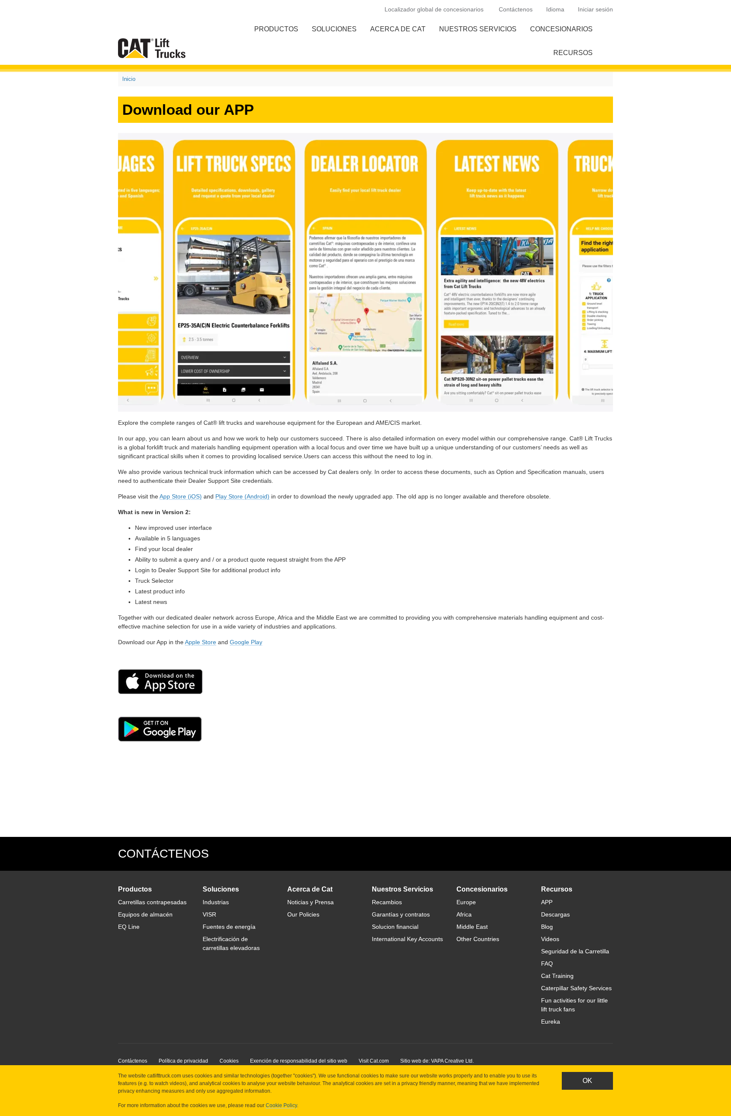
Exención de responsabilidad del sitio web (298, 1061)
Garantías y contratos (401, 914)
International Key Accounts (407, 939)
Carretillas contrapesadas (152, 902)
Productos (276, 29)
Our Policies (303, 914)
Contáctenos (516, 9)
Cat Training (557, 975)
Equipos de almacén (145, 914)
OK (587, 1080)
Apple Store (200, 642)
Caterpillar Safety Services (576, 988)
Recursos (573, 52)
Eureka (550, 1021)
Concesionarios (561, 29)
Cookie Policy (281, 1105)
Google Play (246, 642)
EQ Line (129, 926)
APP (546, 902)
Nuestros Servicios (478, 29)
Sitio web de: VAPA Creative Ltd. (437, 1061)
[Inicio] (153, 48)
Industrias (216, 902)
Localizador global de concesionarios (434, 9)
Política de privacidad (183, 1061)
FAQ (547, 963)
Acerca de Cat (398, 29)
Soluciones (334, 29)
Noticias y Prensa (310, 902)
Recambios (387, 902)
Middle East (472, 926)
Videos (550, 939)
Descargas (555, 914)
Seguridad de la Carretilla (575, 951)
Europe (466, 902)
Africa (464, 914)
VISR (209, 914)
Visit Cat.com (374, 1061)
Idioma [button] (555, 9)
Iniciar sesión (595, 9)
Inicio (128, 79)
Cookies (229, 1061)
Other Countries (477, 939)
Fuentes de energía (229, 926)
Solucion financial (395, 926)
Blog (547, 926)
